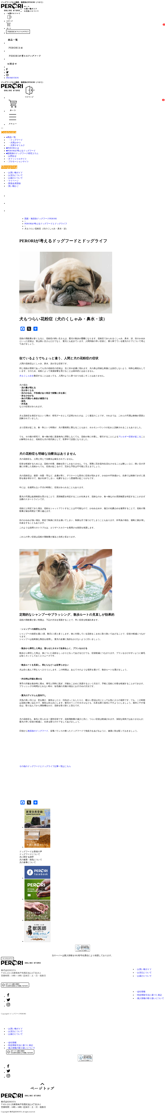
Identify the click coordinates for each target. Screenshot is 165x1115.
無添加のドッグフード (38, 731)
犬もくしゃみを (26, 376)
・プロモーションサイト (17, 161)
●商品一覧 (11, 137)
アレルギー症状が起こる (129, 437)
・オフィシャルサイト (16, 159)
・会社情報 (140, 991)
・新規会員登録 (13, 183)
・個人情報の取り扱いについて (149, 998)
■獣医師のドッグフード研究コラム (22, 153)
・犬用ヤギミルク (15, 145)
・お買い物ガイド (14, 172)
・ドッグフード (14, 140)
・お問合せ (11, 156)
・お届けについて (14, 178)
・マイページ (12, 181)
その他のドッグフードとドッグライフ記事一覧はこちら (45, 766)
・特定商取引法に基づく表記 (148, 995)
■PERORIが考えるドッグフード (21, 151)
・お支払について (14, 175)
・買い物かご (12, 186)
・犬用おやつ (13, 142)
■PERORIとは (12, 148)
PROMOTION (12, 78)
